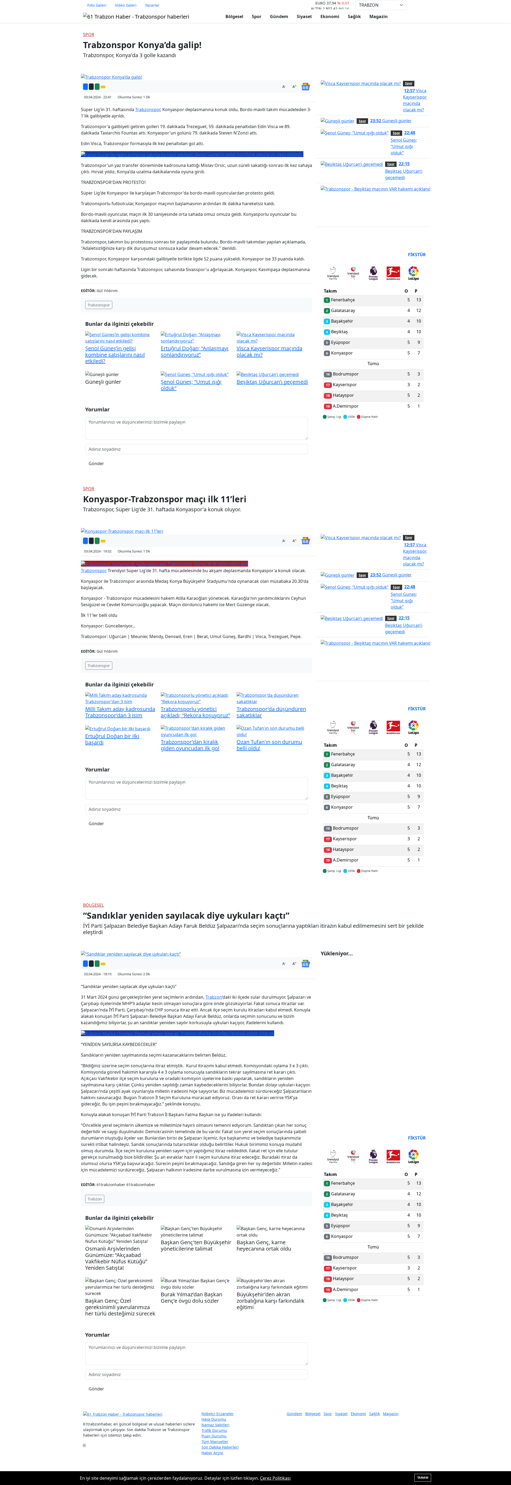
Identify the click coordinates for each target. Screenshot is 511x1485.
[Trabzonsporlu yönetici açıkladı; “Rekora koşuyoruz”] (196, 698)
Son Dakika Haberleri (220, 1447)
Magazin (378, 16)
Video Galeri (126, 5)
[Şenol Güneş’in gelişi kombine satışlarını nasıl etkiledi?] (120, 337)
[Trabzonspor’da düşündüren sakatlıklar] (272, 698)
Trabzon (213, 997)
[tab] (333, 274)
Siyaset (304, 16)
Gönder (96, 463)
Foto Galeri (96, 5)
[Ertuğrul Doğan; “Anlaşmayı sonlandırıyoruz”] (196, 337)
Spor (256, 16)
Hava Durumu (213, 1419)
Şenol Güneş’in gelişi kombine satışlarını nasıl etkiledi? (115, 355)
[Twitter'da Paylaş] (91, 86)
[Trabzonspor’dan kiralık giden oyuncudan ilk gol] (196, 731)
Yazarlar (152, 5)
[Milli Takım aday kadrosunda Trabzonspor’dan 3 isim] (120, 698)
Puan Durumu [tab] (337, 255)
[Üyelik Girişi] (426, 5)
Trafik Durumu (214, 1430)
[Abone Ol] (305, 86)
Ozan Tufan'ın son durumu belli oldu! (269, 745)
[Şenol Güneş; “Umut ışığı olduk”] (195, 374)
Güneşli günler (391, 121)
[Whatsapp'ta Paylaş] (97, 86)
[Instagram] (86, 1445)
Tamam (422, 1477)
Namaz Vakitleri (215, 1424)
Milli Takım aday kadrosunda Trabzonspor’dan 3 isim (120, 712)
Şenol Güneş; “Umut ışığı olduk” (191, 385)
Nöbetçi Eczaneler (217, 1413)
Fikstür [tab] (417, 255)
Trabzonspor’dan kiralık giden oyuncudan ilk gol (190, 745)
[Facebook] (83, 1445)
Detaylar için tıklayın (373, 432)
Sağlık (354, 16)
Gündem (279, 16)
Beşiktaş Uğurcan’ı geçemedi (272, 381)
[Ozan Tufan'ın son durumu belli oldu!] (272, 731)
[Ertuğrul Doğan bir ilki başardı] (117, 728)
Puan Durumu (213, 1435)
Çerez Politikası (275, 1478)
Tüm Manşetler (214, 1441)
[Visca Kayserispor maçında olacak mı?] (272, 337)
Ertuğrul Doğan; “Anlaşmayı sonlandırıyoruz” (194, 351)
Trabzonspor (147, 109)
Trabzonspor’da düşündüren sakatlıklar (271, 712)
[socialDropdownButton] (103, 87)
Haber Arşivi (212, 1452)
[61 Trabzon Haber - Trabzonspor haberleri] (136, 16)
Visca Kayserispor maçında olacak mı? (269, 351)
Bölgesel (234, 16)
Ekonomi (329, 16)
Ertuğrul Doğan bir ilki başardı (112, 739)
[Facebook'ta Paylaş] (85, 86)
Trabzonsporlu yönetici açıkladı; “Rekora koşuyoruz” (195, 712)
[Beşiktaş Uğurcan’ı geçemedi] (268, 374)
